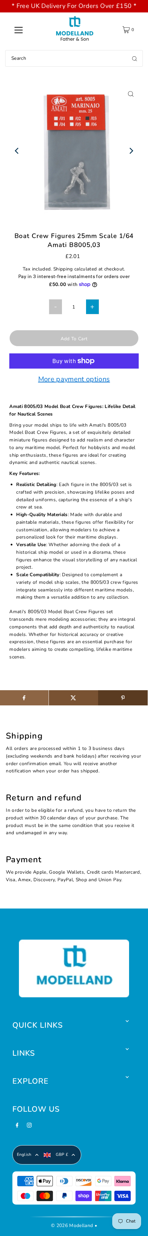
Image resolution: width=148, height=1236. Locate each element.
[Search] (134, 58)
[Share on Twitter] (73, 697)
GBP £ (62, 1154)
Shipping (63, 269)
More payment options (74, 379)
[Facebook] (17, 1127)
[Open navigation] (18, 29)
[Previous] (17, 151)
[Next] (131, 151)
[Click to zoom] (131, 94)
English (24, 1154)
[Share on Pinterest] (122, 697)
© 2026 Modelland (72, 1225)
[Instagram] (29, 1127)
